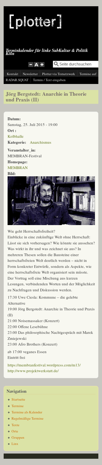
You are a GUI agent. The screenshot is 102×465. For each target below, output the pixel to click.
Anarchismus (40, 142)
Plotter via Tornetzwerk (58, 73)
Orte (15, 431)
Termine (18, 405)
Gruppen (18, 437)
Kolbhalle (16, 136)
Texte (15, 424)
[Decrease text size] (30, 67)
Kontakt (12, 73)
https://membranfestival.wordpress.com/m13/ (44, 364)
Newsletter (30, 73)
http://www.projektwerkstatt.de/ (33, 370)
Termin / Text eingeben (49, 79)
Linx (15, 443)
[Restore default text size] (36, 67)
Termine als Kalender (27, 412)
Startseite (18, 399)
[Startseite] (35, 33)
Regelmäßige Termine (27, 418)
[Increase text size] (42, 67)
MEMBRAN (18, 167)
